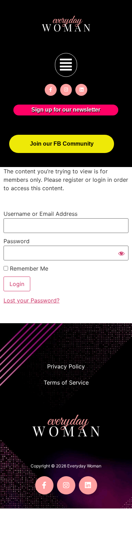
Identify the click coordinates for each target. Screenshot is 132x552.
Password (17, 241)
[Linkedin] (81, 90)
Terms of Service (66, 382)
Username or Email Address (40, 214)
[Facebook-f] (51, 90)
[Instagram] (66, 90)
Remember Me (28, 268)
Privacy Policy (66, 366)
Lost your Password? (31, 300)
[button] (66, 65)
